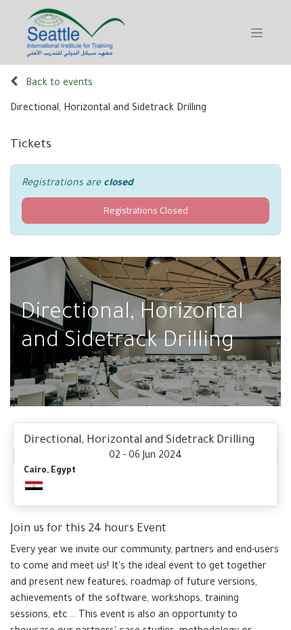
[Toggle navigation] (257, 32)
